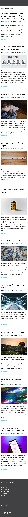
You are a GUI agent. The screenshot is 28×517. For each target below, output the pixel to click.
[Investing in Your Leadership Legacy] (14, 158)
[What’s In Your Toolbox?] (14, 253)
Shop (2, 497)
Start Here (4, 487)
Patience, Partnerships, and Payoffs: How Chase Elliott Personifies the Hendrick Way (12, 16)
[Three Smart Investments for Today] (14, 206)
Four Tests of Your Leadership (13, 94)
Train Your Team (5, 489)
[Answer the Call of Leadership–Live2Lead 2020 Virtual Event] (14, 61)
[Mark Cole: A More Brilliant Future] (14, 395)
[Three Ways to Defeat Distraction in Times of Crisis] (14, 444)
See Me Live (4, 493)
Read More (4, 39)
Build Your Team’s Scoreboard (13, 332)
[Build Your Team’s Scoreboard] (14, 346)
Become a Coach (5, 491)
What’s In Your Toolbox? (10, 241)
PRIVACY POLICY (5, 505)
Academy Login (5, 501)
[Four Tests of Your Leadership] (14, 109)
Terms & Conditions (6, 508)
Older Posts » (23, 477)
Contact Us (4, 499)
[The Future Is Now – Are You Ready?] (14, 301)
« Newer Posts (5, 477)
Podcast (3, 495)
